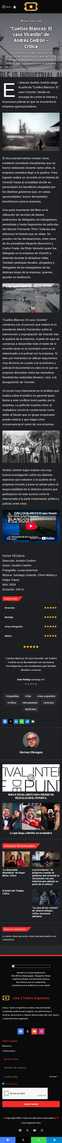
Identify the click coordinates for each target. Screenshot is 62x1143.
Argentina (13, 696)
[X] (10, 721)
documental (30, 702)
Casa (25, 21)
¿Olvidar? (53, 1076)
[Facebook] (5, 721)
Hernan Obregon (31, 752)
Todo (32, 21)
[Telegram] (27, 721)
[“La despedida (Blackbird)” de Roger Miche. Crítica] (16, 859)
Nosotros (7, 1046)
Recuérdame (10, 1084)
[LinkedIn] (16, 721)
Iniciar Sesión (31, 1104)
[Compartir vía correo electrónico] (33, 721)
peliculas (31, 709)
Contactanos (8, 1051)
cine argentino (46, 696)
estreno (49, 702)
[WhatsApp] (21, 721)
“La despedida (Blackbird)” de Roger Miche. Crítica (13, 873)
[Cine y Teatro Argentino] (31, 6)
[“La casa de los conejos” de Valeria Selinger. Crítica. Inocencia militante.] (46, 897)
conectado (33, 936)
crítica (12, 702)
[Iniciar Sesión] (14, 8)
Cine (39, 21)
